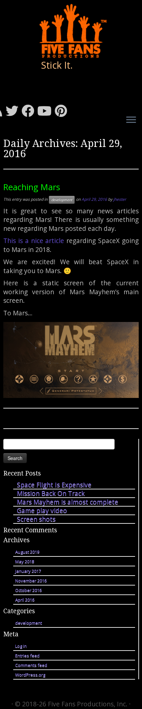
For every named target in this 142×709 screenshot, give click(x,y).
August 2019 (27, 552)
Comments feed (31, 665)
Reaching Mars (31, 187)
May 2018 (24, 561)
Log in (21, 646)
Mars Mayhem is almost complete (67, 501)
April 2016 (24, 600)
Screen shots (36, 518)
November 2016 (31, 581)
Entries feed (27, 655)
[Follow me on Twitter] (13, 110)
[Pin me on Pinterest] (62, 110)
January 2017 (28, 571)
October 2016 (28, 590)
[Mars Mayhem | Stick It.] (71, 30)
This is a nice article (33, 240)
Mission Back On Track (51, 493)
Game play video (42, 510)
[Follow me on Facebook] (29, 110)
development (61, 199)
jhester (119, 199)
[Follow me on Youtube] (46, 110)
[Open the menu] (131, 120)
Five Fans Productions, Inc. (87, 704)
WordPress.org (30, 675)
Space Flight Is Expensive (54, 484)
